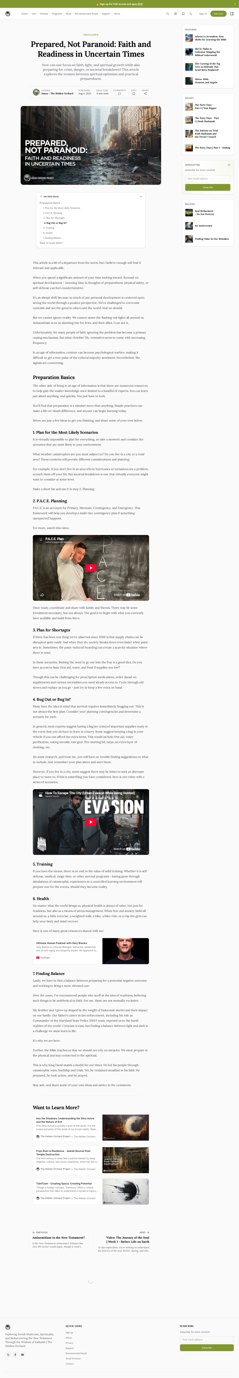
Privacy (69, 1343)
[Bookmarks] (183, 14)
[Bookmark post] (133, 93)
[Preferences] (175, 14)
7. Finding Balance (52, 237)
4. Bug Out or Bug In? (55, 222)
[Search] (168, 14)
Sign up (69, 1332)
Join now (218, 13)
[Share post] (145, 93)
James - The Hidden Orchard (57, 93)
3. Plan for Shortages (54, 217)
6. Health (48, 232)
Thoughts (90, 34)
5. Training (48, 227)
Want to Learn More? (51, 242)
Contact (70, 1363)
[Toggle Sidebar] (232, 13)
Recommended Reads (76, 1353)
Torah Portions (73, 1358)
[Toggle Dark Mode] (191, 14)
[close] (235, 4)
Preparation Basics (50, 202)
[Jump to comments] (119, 93)
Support (70, 1348)
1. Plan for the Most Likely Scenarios (61, 207)
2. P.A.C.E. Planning (52, 212)
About (69, 1337)
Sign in (203, 13)
